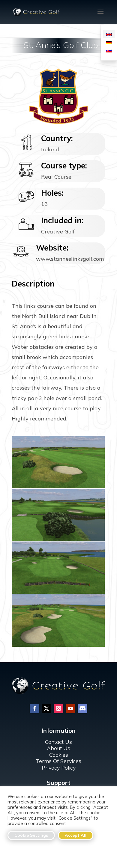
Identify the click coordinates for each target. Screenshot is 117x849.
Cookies (58, 754)
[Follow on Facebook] (34, 708)
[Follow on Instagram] (58, 708)
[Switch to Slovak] (109, 50)
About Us (58, 748)
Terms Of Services (58, 761)
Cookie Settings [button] (31, 835)
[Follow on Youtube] (70, 708)
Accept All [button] (75, 835)
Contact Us (58, 741)
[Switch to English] (109, 34)
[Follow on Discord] (82, 708)
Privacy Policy (59, 767)
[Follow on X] (46, 708)
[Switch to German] (109, 42)
